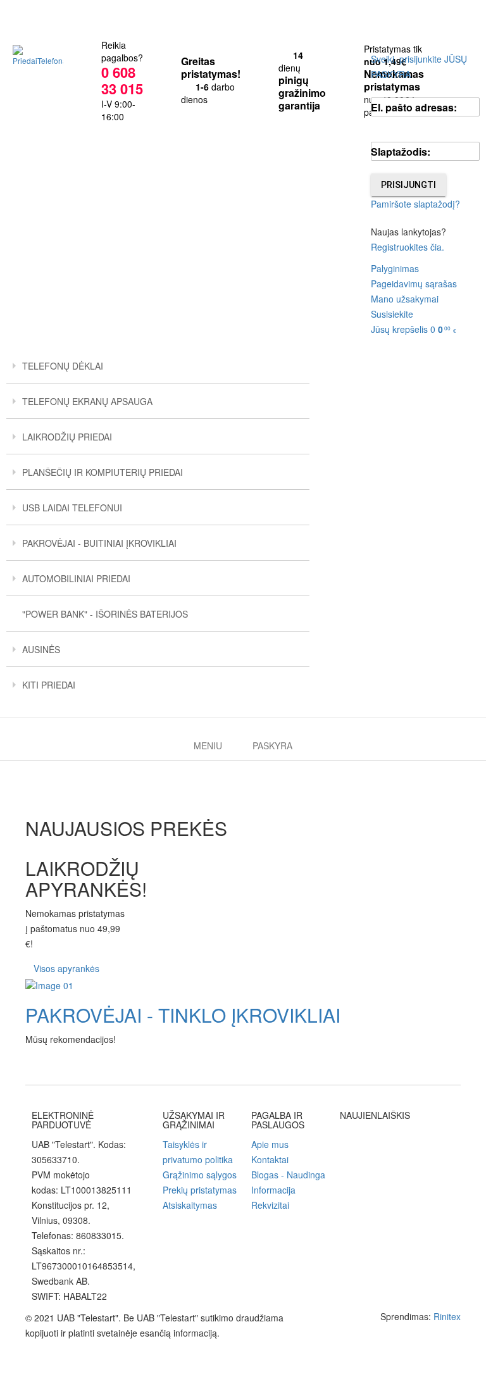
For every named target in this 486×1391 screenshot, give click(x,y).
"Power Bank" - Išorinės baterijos (105, 614)
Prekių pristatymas (200, 1189)
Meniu (208, 745)
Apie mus (270, 1144)
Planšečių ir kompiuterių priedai (102, 472)
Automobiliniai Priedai (76, 578)
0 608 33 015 (122, 80)
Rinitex (447, 1316)
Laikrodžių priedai (67, 436)
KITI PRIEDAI (48, 684)
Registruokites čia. (407, 246)
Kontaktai (270, 1159)
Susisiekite (392, 314)
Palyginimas (395, 268)
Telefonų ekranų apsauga (87, 401)
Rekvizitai (270, 1205)
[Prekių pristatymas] (243, 985)
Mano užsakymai (405, 298)
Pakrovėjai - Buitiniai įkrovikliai (99, 543)
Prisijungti (408, 185)
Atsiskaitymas (190, 1205)
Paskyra (272, 745)
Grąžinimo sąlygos (200, 1174)
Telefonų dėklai (62, 365)
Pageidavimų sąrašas (414, 283)
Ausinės (41, 649)
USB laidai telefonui (72, 507)
